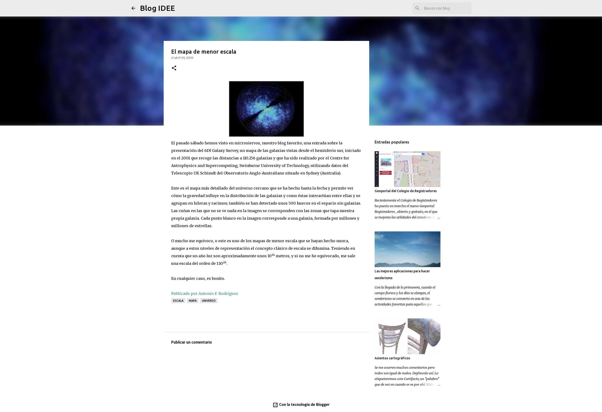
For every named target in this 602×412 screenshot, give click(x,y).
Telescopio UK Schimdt (194, 173)
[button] (174, 68)
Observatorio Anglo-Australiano (254, 173)
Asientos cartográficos (392, 358)
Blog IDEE (157, 8)
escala (178, 300)
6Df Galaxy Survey (221, 150)
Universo (209, 300)
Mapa (193, 300)
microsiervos (247, 143)
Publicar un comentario (191, 342)
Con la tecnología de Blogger (303, 405)
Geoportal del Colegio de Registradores (406, 191)
